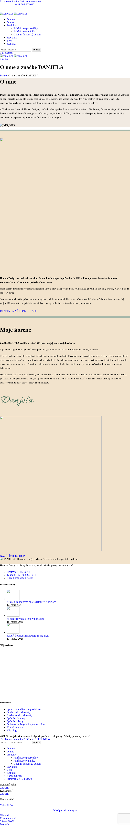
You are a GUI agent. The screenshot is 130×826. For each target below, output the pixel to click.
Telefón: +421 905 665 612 (21, 574)
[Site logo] (7, 13)
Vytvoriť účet (7, 805)
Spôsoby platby (15, 721)
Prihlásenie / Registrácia (19, 778)
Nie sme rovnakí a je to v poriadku (25, 618)
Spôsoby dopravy (16, 718)
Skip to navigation (10, 1)
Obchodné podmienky (19, 712)
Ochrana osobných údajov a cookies (26, 724)
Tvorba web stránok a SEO (14, 739)
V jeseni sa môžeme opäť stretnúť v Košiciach (31, 601)
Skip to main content (31, 1)
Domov (4, 75)
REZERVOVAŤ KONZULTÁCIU (19, 311)
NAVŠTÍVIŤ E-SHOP (12, 556)
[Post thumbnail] (13, 598)
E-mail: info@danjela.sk (13, 7)
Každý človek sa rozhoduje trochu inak (28, 635)
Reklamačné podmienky (20, 715)
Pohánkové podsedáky (26, 28)
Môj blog (12, 730)
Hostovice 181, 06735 (18, 571)
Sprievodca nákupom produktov (24, 709)
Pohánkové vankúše (24, 31)
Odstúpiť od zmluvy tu (65, 810)
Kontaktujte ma (15, 727)
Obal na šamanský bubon (27, 34)
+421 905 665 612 (24, 4)
